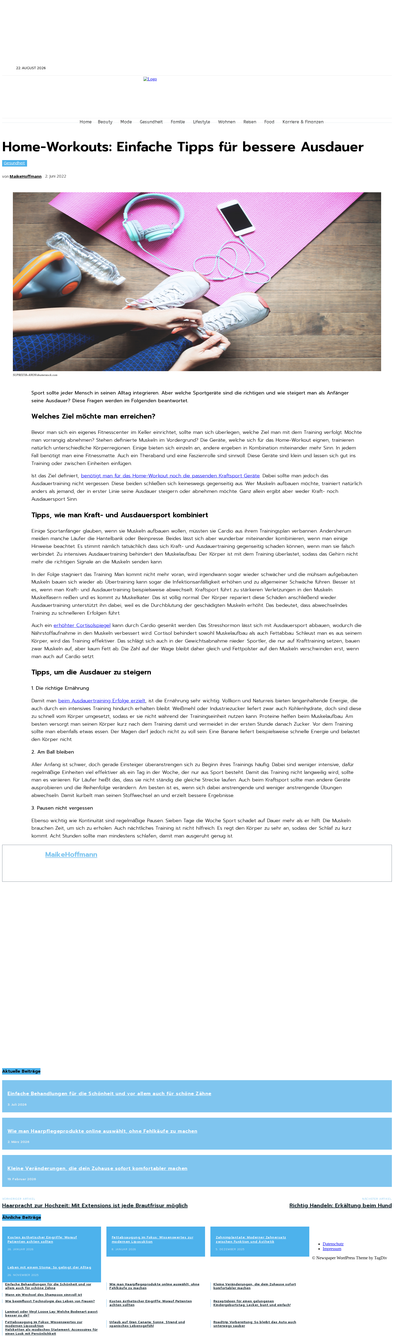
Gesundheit (14, 162)
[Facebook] (317, 68)
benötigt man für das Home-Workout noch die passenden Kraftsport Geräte (170, 475)
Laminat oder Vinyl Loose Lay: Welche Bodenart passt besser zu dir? (51, 1313)
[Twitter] (331, 68)
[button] (8, 67)
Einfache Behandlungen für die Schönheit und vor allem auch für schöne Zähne (109, 1093)
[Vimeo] (339, 68)
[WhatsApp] (135, 174)
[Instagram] (324, 68)
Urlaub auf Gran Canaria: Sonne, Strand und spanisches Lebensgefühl (147, 1324)
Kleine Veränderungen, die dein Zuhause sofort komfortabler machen (98, 1168)
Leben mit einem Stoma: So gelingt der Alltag (49, 1267)
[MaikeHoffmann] (24, 863)
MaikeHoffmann (26, 176)
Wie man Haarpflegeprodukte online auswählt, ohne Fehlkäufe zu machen (102, 1131)
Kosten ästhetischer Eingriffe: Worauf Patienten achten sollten (42, 1239)
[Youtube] (346, 68)
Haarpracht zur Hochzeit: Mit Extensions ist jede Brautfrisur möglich (95, 1205)
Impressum (332, 1248)
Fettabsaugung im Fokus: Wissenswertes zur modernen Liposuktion (153, 1239)
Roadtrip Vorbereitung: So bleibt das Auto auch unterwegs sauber (254, 1324)
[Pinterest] (115, 174)
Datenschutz (333, 1244)
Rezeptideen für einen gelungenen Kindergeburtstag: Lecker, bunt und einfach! (252, 1303)
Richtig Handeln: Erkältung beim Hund (340, 1205)
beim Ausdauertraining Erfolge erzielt (101, 700)
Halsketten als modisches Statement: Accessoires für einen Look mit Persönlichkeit (51, 1331)
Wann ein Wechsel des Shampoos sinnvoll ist (43, 1294)
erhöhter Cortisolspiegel (82, 625)
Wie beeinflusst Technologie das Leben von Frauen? (50, 1301)
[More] (155, 174)
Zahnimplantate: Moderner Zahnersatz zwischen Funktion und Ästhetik (251, 1239)
